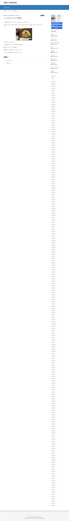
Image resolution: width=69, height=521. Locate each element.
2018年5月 (53, 308)
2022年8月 (53, 192)
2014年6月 (53, 414)
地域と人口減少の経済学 (55, 42)
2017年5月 (53, 335)
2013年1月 (53, 453)
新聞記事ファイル (54, 34)
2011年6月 (53, 496)
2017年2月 (53, 342)
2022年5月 (53, 199)
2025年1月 (53, 127)
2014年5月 (53, 417)
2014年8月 (53, 410)
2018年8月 (53, 301)
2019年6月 (53, 278)
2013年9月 (53, 435)
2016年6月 (53, 360)
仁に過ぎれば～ (8, 63)
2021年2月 (53, 233)
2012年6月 (53, 469)
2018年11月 (53, 294)
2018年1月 (53, 317)
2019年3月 (53, 285)
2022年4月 (53, 201)
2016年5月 (53, 362)
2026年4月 (53, 93)
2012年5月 (53, 471)
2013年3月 (53, 448)
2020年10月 (53, 242)
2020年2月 (53, 260)
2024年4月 (53, 147)
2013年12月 (53, 428)
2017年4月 (53, 337)
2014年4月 (53, 419)
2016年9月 (53, 353)
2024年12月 (53, 129)
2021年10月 (53, 215)
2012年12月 (53, 455)
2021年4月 (53, 229)
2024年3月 (53, 149)
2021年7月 (53, 222)
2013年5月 (53, 444)
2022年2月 (53, 206)
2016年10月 (53, 351)
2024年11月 (53, 131)
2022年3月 (53, 204)
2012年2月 (53, 478)
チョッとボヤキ (53, 38)
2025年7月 (53, 113)
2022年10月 (53, 188)
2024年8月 (53, 138)
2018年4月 (53, 310)
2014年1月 (53, 426)
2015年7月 (53, 385)
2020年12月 (53, 238)
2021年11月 (53, 213)
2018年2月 (53, 315)
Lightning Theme (34, 518)
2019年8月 (53, 274)
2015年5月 (53, 389)
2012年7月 (53, 466)
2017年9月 (53, 326)
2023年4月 (53, 174)
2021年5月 (53, 226)
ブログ (42, 15)
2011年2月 (53, 505)
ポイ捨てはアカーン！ (9, 60)
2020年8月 (53, 247)
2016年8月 (53, 355)
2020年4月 (53, 256)
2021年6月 (53, 224)
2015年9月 (53, 380)
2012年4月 (53, 473)
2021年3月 (53, 231)
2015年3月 (53, 394)
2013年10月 (53, 432)
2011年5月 (53, 498)
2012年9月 (53, 462)
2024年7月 (53, 140)
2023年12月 (53, 156)
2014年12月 (53, 401)
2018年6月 (53, 306)
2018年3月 (53, 312)
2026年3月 (53, 95)
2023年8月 (53, 165)
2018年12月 (53, 292)
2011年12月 (53, 482)
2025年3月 (53, 122)
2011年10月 (53, 487)
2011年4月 (53, 500)
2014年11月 (53, 403)
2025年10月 (53, 106)
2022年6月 (53, 197)
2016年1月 (53, 371)
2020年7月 (53, 249)
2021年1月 (53, 235)
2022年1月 (53, 208)
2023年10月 (53, 161)
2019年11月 (53, 267)
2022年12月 (53, 183)
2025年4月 (53, 120)
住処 (52, 46)
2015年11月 (53, 376)
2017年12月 (53, 319)
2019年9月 (53, 272)
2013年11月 (53, 430)
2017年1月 (53, 344)
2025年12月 (53, 102)
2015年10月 (53, 378)
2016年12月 (53, 346)
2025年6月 (53, 115)
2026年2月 (53, 97)
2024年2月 (53, 152)
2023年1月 (53, 181)
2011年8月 (53, 491)
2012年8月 (53, 464)
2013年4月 (53, 446)
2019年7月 (53, 276)
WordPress (29, 518)
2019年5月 (53, 281)
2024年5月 (53, 145)
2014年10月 (53, 405)
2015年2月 (53, 396)
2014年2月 (53, 423)
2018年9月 (53, 299)
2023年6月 (53, 170)
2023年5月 (53, 172)
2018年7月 (53, 303)
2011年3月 (53, 503)
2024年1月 (53, 154)
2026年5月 (53, 90)
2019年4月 (53, 283)
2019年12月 (53, 265)
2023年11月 (53, 158)
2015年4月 (53, 392)
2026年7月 (53, 86)
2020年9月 (53, 244)
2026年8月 (53, 84)
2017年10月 (53, 324)
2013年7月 (53, 439)
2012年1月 (53, 480)
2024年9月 (53, 136)
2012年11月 (53, 457)
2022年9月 (53, 190)
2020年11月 (53, 240)
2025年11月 (53, 104)
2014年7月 (53, 412)
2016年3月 (53, 367)
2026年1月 (53, 99)
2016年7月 (53, 358)
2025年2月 (53, 124)
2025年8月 (53, 111)
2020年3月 (53, 258)
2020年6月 (53, 251)
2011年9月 (53, 489)
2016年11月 (53, 349)
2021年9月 (53, 217)
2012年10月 (53, 460)
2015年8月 (53, 383)
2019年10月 (53, 269)
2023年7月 (53, 167)
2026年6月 (53, 88)
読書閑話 (52, 50)
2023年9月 (53, 163)
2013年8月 (53, 437)
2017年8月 (53, 328)
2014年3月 (53, 421)
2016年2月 (53, 369)
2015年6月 (53, 387)
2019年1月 (53, 290)
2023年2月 (53, 179)
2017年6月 (53, 333)
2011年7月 (53, 494)
